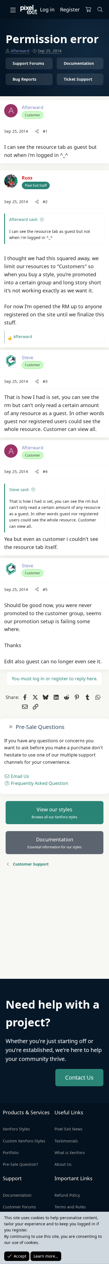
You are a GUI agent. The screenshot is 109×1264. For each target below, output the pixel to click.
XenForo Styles (16, 1129)
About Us (63, 1164)
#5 (45, 589)
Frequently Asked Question (39, 783)
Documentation (54, 842)
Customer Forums (19, 1206)
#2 (45, 201)
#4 (45, 471)
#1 (45, 131)
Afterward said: (23, 219)
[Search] (100, 9)
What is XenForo (69, 1152)
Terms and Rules (70, 1206)
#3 (45, 381)
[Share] (37, 131)
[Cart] (88, 9)
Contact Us (79, 1077)
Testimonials (66, 1141)
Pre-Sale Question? (20, 1164)
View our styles (54, 812)
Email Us (19, 776)
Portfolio (10, 1152)
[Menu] (13, 9)
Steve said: (19, 489)
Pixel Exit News (68, 1129)
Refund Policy (67, 1195)
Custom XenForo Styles (24, 1141)
